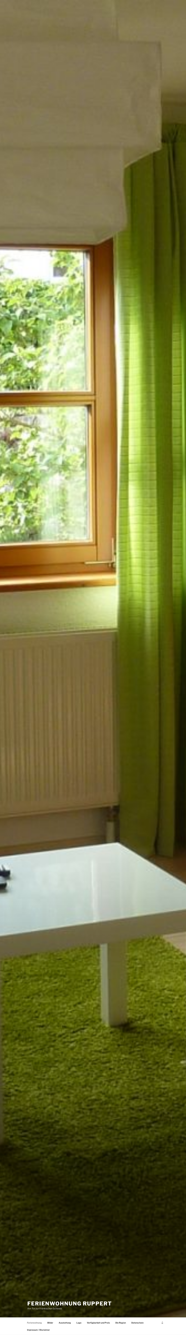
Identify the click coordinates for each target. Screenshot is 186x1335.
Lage (78, 1322)
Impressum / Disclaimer (38, 1330)
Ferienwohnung (34, 1322)
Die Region (120, 1322)
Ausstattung (65, 1322)
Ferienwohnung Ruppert (69, 1303)
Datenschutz (137, 1322)
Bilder (50, 1322)
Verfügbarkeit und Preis (98, 1322)
